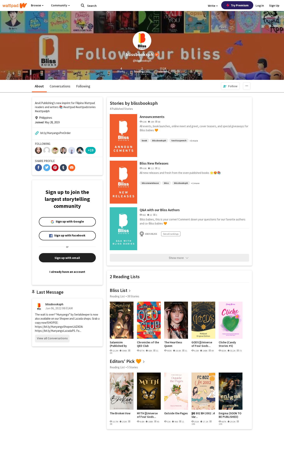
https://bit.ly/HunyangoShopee (54, 326)
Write (212, 6)
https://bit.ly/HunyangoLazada (53, 331)
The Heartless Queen (173, 344)
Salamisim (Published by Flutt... (118, 344)
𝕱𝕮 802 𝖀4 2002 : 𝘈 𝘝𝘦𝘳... (203, 415)
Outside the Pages (176, 413)
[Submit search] (82, 5)
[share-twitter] (46, 167)
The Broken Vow (120, 413)
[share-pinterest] (55, 167)
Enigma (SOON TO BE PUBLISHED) (230, 415)
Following (83, 86)
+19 (90, 150)
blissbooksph (54, 304)
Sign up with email (67, 258)
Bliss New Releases (154, 163)
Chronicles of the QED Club (148, 344)
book (144, 140)
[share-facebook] (38, 167)
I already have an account (67, 272)
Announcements (152, 116)
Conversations (60, 86)
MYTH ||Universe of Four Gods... (147, 415)
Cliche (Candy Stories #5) (227, 344)
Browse (36, 5)
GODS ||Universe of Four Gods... (201, 344)
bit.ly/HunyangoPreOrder (55, 133)
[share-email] (71, 167)
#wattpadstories (86, 107)
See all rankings (171, 233)
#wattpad (69, 107)
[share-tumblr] (63, 167)
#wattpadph (42, 111)
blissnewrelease (150, 183)
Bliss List (118, 290)
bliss (166, 183)
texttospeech (178, 140)
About (39, 86)
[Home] (15, 5)
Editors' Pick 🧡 (125, 361)
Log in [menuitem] (260, 5)
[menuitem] (230, 86)
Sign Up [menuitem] (274, 5)
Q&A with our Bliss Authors (160, 210)
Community (59, 5)
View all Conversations (52, 338)
